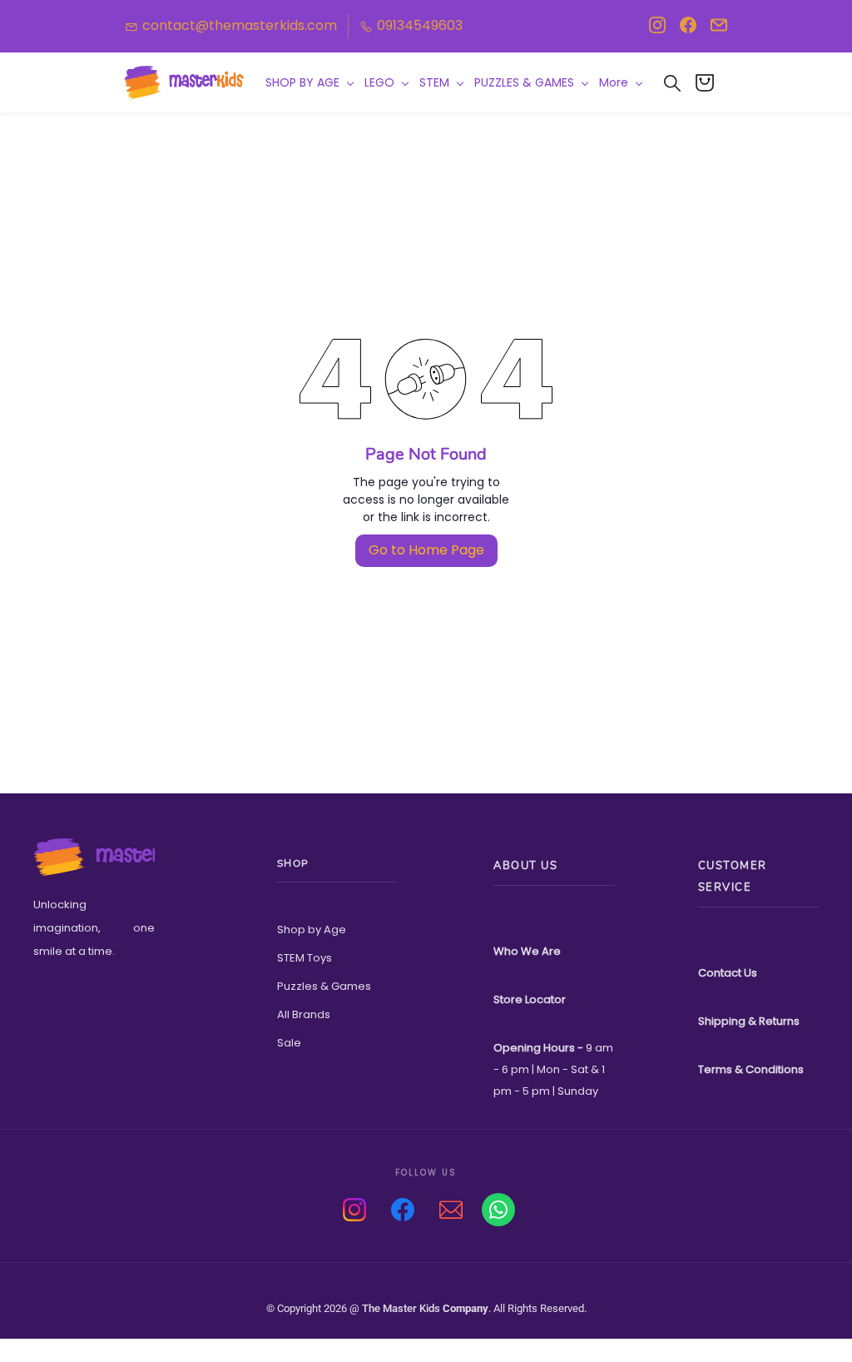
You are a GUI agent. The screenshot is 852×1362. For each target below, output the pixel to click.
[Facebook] (402, 1209)
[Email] (451, 1209)
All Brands (303, 1014)
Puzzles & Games (324, 986)
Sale (289, 1043)
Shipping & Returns (749, 1021)
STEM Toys (304, 958)
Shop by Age (311, 929)
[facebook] (688, 29)
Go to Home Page (426, 549)
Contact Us (727, 973)
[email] (719, 29)
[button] (711, 82)
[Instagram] (354, 1209)
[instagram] (657, 29)
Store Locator (529, 999)
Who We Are (527, 951)
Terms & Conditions (751, 1069)
